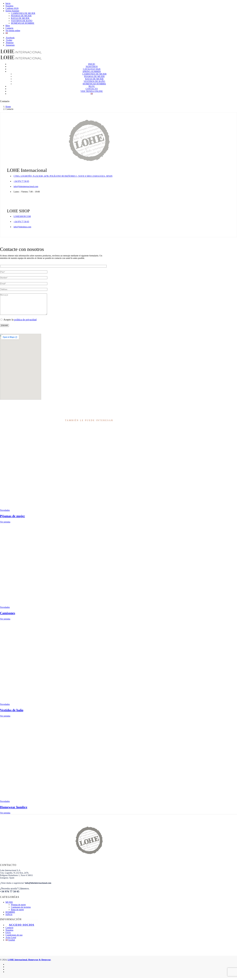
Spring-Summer (12, 11)
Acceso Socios (21, 924)
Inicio (7, 3)
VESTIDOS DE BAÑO (21, 20)
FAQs (8, 932)
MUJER (9, 902)
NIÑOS (8, 914)
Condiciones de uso (13, 935)
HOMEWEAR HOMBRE (22, 23)
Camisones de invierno (21, 907)
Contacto (9, 28)
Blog (7, 25)
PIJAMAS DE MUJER (21, 16)
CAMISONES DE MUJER (23, 13)
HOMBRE (10, 912)
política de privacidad (25, 319)
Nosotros (9, 6)
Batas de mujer (17, 909)
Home (8, 106)
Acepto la (20, 319)
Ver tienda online (12, 30)
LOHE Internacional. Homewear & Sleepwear (29, 960)
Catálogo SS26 (12, 8)
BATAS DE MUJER (20, 18)
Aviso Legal (10, 937)
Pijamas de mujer (18, 904)
